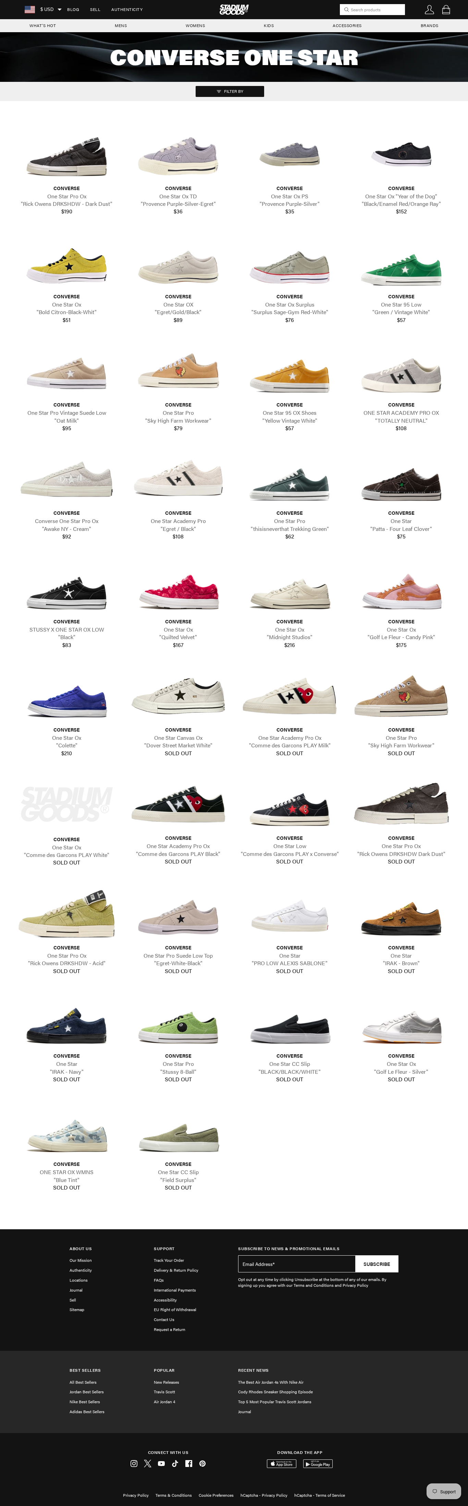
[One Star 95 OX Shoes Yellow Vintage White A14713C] (289, 371)
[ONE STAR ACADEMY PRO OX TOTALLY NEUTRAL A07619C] (401, 371)
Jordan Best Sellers (87, 1392)
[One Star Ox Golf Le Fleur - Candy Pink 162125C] (401, 588)
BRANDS (430, 25)
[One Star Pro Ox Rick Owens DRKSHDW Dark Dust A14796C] (401, 804)
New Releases (166, 1382)
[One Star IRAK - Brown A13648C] (401, 914)
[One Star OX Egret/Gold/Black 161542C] (178, 263)
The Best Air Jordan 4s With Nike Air (271, 1382)
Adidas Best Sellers (87, 1411)
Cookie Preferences (216, 1495)
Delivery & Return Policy (176, 1270)
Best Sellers (85, 1370)
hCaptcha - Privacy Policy (264, 1495)
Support (164, 1249)
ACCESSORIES (347, 25)
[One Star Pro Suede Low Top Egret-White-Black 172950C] (178, 914)
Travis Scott (164, 1392)
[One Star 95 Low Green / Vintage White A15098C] (401, 263)
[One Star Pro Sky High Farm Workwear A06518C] (401, 696)
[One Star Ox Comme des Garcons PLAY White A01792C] (66, 804)
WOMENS (195, 25)
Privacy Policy (136, 1495)
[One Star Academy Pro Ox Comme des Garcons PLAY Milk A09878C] (289, 696)
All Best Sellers (83, 1382)
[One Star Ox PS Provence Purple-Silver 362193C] (289, 154)
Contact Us (164, 1319)
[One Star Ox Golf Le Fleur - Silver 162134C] (401, 1022)
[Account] (429, 9)
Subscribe (377, 1263)
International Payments (175, 1290)
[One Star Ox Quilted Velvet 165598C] (178, 588)
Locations (79, 1280)
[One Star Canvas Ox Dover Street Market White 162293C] (178, 696)
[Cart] (446, 9)
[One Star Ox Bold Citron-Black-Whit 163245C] (66, 263)
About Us (81, 1249)
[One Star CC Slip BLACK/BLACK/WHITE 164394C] (289, 1022)
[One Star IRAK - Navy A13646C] (66, 1022)
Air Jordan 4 (164, 1401)
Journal (76, 1290)
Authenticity (127, 9)
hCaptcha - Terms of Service (319, 1495)
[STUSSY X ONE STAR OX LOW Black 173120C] (66, 588)
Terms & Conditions (174, 1495)
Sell (95, 9)
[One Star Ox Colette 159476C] (66, 696)
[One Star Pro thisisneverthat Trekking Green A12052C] (289, 479)
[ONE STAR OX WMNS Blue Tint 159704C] (66, 1130)
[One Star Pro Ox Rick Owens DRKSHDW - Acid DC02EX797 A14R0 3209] (66, 914)
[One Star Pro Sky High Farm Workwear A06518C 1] (178, 371)
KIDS (269, 25)
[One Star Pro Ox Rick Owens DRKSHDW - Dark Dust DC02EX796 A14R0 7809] (66, 154)
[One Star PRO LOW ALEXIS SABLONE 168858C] (289, 914)
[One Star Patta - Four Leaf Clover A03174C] (401, 479)
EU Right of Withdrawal (175, 1309)
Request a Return (169, 1329)
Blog (73, 9)
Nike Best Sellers (85, 1401)
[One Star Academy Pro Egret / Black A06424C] (178, 479)
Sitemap (77, 1309)
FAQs (159, 1280)
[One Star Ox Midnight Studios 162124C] (289, 588)
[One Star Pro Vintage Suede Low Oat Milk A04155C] (66, 371)
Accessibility (165, 1300)
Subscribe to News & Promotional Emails (289, 1249)
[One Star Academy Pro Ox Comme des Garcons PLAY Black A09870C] (178, 804)
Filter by (233, 91)
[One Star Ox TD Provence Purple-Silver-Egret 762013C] (178, 154)
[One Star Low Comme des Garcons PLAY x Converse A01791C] (289, 804)
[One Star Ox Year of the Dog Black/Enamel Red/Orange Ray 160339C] (401, 154)
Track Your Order (169, 1260)
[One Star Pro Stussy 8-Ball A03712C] (178, 1022)
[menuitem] (73, 9)
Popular (164, 1370)
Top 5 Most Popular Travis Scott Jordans (274, 1401)
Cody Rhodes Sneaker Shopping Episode (275, 1392)
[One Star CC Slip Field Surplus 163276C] (178, 1130)
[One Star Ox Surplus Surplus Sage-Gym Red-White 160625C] (289, 263)
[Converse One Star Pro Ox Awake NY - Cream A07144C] (66, 479)
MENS (121, 25)
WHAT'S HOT (42, 25)
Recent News (253, 1370)
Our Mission (81, 1260)
